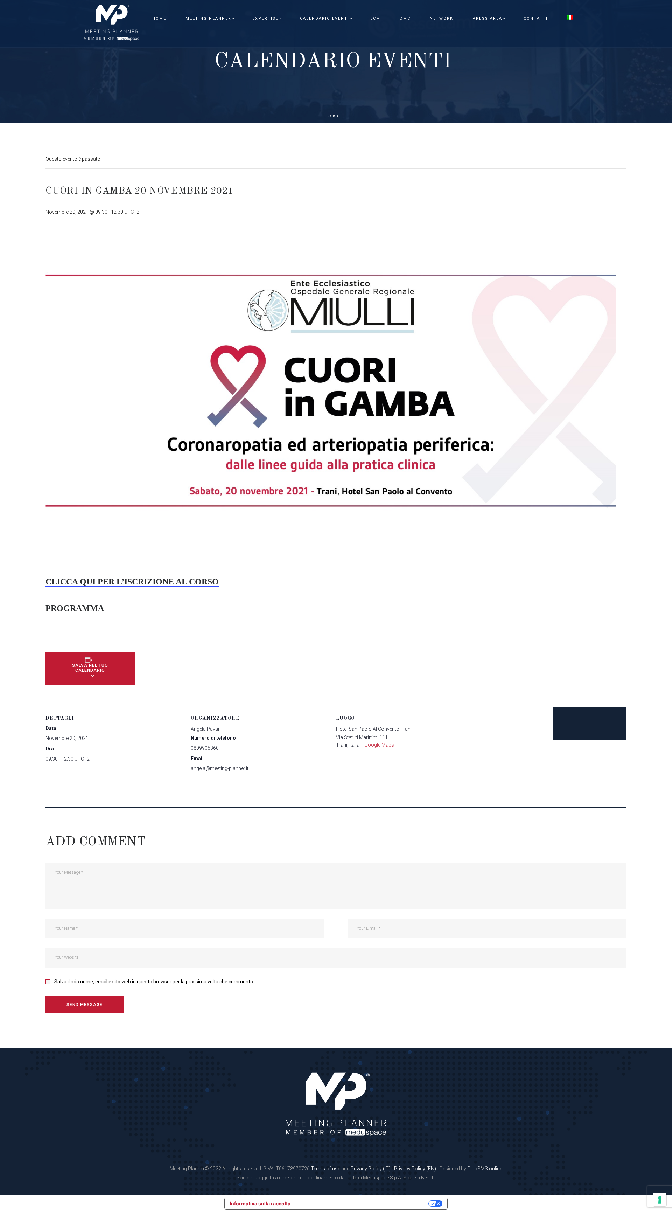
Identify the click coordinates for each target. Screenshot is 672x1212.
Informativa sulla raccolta (260, 1203)
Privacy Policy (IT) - (372, 1168)
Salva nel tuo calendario (90, 668)
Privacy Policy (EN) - (417, 1168)
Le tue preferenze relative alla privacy (363, 1203)
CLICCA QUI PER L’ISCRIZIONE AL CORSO (132, 581)
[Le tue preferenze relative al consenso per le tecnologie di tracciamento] (659, 1199)
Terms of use (325, 1168)
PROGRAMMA (75, 608)
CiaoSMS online (484, 1168)
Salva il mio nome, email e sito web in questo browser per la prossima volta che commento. (154, 981)
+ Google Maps (377, 745)
